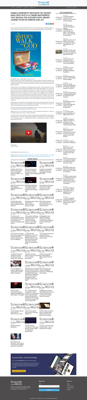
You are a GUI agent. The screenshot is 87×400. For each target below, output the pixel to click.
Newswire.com (30, 79)
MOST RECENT (19, 7)
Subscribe (49, 390)
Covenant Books (14, 146)
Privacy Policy (70, 386)
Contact (69, 389)
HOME (12, 7)
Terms (68, 384)
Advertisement (70, 387)
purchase (19, 111)
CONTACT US (32, 7)
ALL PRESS (26, 7)
